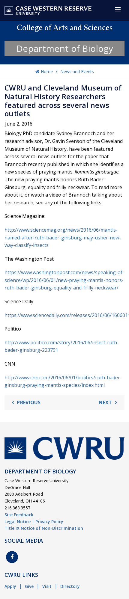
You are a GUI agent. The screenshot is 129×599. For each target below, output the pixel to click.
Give (29, 586)
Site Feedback (18, 514)
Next (105, 402)
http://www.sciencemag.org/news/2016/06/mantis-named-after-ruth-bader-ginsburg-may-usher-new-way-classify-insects (62, 237)
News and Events (77, 71)
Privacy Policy (49, 521)
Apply (10, 586)
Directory (70, 586)
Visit (47, 586)
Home (47, 71)
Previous (28, 402)
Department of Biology (64, 48)
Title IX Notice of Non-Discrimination (43, 528)
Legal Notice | (19, 521)
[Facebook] (12, 557)
